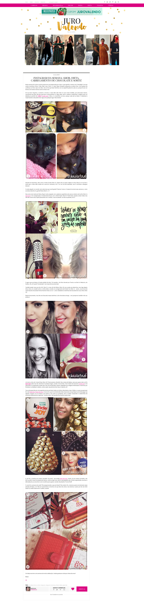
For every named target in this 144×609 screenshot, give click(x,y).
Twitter (57, 589)
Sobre (31, 2)
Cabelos (34, 5)
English (56, 2)
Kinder (57, 585)
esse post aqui (63, 478)
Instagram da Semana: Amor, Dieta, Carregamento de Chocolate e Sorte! (56, 79)
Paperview (32, 392)
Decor (70, 5)
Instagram (42, 585)
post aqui (27, 196)
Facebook (53, 589)
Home (26, 2)
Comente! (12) (82, 589)
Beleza (45, 5)
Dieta (90, 5)
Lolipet (60, 585)
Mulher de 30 (58, 5)
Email (64, 589)
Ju (35, 588)
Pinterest (60, 589)
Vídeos (110, 5)
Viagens (100, 5)
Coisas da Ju (34, 589)
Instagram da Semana (51, 585)
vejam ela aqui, (40, 392)
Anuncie (37, 2)
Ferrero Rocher (37, 585)
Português (51, 2)
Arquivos (43, 2)
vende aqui (45, 96)
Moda (80, 5)
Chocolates (30, 585)
